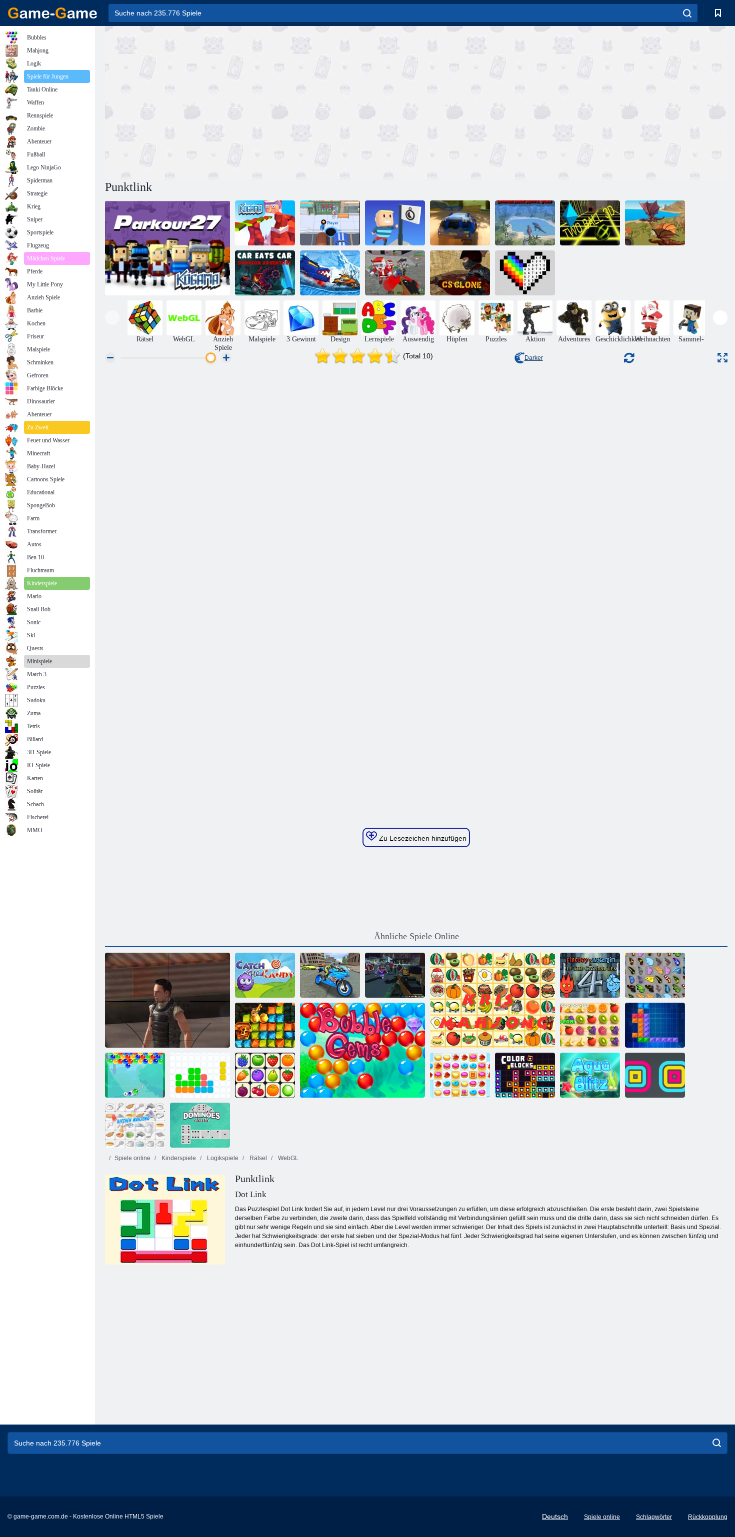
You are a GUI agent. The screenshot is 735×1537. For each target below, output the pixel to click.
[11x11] (200, 1075)
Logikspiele (222, 1158)
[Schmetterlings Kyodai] (655, 975)
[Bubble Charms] (135, 1075)
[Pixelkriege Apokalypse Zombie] (395, 272)
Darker (533, 357)
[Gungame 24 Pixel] (395, 975)
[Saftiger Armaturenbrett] (590, 1025)
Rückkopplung (708, 1517)
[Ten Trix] (655, 1025)
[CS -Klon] (460, 272)
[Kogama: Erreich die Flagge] (395, 222)
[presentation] (112, 317)
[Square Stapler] (655, 1075)
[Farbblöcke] (525, 1075)
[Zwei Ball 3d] (590, 222)
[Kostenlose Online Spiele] (53, 12)
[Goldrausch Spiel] (265, 1025)
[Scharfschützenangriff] (167, 1000)
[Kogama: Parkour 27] (167, 247)
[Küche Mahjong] (135, 1125)
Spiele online (132, 1158)
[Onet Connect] (265, 1075)
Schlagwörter (654, 1517)
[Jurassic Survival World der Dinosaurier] (525, 222)
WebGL (287, 1158)
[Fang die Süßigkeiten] (265, 975)
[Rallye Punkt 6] (460, 222)
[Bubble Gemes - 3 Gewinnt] (362, 1050)
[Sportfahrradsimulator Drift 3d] (330, 975)
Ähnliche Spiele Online (416, 936)
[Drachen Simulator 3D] (655, 222)
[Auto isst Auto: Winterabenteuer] (330, 272)
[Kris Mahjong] (492, 1000)
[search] (687, 12)
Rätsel (257, 1158)
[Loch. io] (330, 222)
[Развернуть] (723, 357)
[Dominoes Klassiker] (200, 1125)
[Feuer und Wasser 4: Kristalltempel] (590, 975)
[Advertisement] (260, 101)
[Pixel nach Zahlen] (525, 272)
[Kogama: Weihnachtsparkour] (265, 222)
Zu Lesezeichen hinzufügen (421, 838)
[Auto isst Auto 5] (265, 272)
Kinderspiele (178, 1158)
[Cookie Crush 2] (460, 1075)
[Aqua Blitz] (590, 1075)
